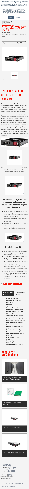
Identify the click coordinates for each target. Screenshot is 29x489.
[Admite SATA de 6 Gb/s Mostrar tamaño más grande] (14, 237)
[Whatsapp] (10, 475)
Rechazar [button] (18, 17)
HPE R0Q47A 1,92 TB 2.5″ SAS (11, 428)
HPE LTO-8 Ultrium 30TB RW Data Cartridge (12, 403)
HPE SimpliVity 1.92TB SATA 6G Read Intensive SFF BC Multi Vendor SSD (13, 378)
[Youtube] (13, 471)
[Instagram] (9, 475)
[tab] (8, 293)
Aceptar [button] (10, 17)
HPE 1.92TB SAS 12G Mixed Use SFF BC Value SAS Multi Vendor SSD (13, 453)
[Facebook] (9, 471)
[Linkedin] (12, 471)
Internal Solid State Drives (7, 23)
